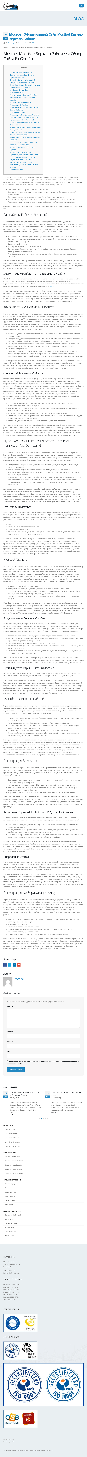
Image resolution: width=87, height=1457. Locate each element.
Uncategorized (23, 43)
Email (19, 965)
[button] (40, 1118)
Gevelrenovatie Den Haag (14, 1173)
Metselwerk (9, 1204)
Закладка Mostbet (16, 170)
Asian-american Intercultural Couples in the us (67, 1093)
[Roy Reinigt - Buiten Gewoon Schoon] (10, 6)
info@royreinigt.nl (14, 1273)
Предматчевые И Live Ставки (21, 162)
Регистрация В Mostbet (19, 105)
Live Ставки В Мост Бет (19, 90)
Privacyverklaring (11, 1450)
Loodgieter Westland (12, 1134)
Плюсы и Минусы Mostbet (19, 145)
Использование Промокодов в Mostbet (25, 122)
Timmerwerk (9, 1236)
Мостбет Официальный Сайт (21, 102)
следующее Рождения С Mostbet (22, 82)
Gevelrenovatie (10, 1188)
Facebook (5, 965)
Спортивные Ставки (17, 112)
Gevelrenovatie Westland (14, 1161)
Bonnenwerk (9, 1227)
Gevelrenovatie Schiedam (14, 1165)
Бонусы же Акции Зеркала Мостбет (23, 95)
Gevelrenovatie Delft (12, 1157)
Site (8, 1051)
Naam (10, 1032)
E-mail (10, 1041)
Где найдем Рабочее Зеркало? (21, 72)
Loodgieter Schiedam (12, 1138)
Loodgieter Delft (10, 1129)
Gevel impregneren (11, 1192)
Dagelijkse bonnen (11, 1223)
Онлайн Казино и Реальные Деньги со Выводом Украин (25, 1093)
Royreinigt (11, 43)
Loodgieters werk (11, 1232)
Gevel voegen (10, 1196)
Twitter (9, 965)
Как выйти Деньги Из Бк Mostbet (22, 80)
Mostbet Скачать (16, 92)
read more (13, 1115)
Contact (50, 1450)
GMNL (12, 1442)
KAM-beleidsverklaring (38, 1450)
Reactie (10, 1006)
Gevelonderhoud (11, 1200)
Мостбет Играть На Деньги (20, 152)
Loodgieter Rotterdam (12, 1142)
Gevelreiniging (10, 1184)
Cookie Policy (23, 1450)
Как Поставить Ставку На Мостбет (23, 142)
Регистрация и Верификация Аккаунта (24, 115)
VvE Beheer (9, 1219)
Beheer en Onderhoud (13, 1215)
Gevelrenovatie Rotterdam (14, 1169)
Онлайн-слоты (15, 125)
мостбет (53, 286)
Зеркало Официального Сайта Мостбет (25, 155)
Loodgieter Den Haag (12, 1146)
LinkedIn (14, 965)
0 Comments (36, 43)
